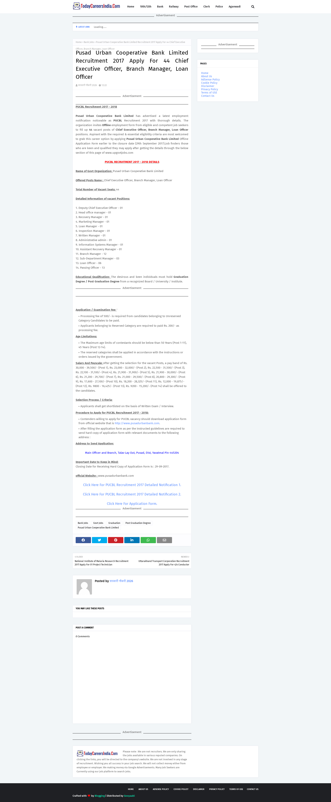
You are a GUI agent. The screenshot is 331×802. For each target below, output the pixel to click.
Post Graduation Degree (138, 523)
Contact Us (207, 96)
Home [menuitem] (130, 6)
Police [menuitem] (219, 6)
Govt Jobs (98, 523)
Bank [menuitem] (160, 6)
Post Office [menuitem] (191, 6)
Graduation (114, 523)
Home (79, 42)
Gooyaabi (129, 795)
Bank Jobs (89, 42)
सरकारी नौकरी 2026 (87, 85)
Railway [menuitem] (174, 6)
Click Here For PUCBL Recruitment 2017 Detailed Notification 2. (132, 494)
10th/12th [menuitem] (145, 6)
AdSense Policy (210, 79)
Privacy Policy (209, 89)
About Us (206, 76)
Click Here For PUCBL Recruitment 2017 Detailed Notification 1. (132, 485)
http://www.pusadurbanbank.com (137, 423)
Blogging (100, 795)
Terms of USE (209, 92)
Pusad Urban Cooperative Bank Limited (98, 527)
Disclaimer (207, 86)
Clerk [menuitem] (206, 6)
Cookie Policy (209, 82)
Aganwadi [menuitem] (235, 6)
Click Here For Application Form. (132, 504)
